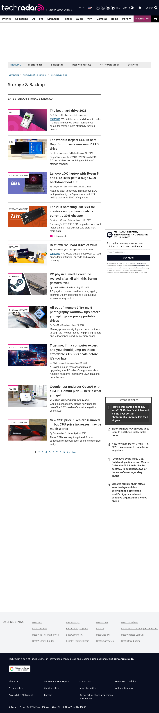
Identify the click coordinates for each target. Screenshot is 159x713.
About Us (13, 681)
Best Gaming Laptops (77, 628)
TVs (41, 19)
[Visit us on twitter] (103, 8)
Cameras (102, 19)
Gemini (12, 388)
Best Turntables (129, 622)
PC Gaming (14, 276)
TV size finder (35, 64)
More (125, 19)
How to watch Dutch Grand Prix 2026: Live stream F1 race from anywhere (130, 447)
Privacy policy (16, 688)
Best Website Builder (43, 640)
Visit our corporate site (121, 658)
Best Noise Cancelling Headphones (139, 628)
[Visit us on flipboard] (113, 8)
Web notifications (124, 688)
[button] (151, 7)
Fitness (68, 19)
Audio (79, 19)
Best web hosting (81, 64)
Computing (21, 19)
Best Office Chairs (130, 640)
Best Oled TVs (103, 634)
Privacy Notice (139, 265)
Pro (11, 141)
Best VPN (133, 64)
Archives (72, 452)
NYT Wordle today (109, 64)
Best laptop (57, 64)
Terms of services (136, 263)
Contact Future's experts (56, 681)
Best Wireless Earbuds (133, 634)
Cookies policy (51, 688)
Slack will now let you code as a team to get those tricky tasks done (130, 432)
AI (33, 19)
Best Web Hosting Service (45, 634)
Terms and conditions (126, 681)
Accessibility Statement (21, 694)
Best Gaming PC (74, 634)
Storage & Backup (59, 74)
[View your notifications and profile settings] (140, 8)
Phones (6, 19)
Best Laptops (73, 622)
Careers (48, 694)
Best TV (100, 628)
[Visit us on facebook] (98, 8)
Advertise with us (89, 688)
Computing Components (34, 74)
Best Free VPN (39, 628)
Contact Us (85, 681)
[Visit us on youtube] (108, 8)
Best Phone (102, 622)
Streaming (53, 19)
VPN (90, 19)
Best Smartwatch (105, 640)
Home (114, 19)
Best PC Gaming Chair (77, 640)
